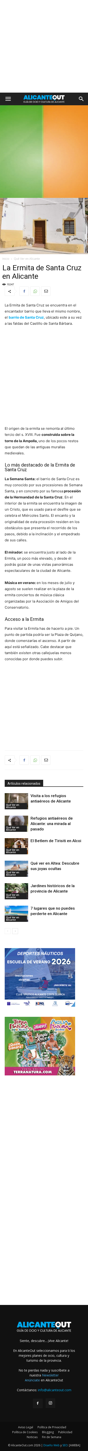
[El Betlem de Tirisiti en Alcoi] (16, 846)
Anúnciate (32, 1380)
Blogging (48, 1432)
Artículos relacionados (24, 783)
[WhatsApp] (35, 291)
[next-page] (15, 931)
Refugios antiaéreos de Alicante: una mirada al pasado (52, 823)
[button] (7, 99)
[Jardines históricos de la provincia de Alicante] (16, 891)
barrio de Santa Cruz (26, 317)
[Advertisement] (44, 46)
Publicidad (65, 1432)
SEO (65, 1445)
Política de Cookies (25, 1432)
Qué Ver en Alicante (27, 259)
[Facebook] (24, 291)
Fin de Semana (51, 1437)
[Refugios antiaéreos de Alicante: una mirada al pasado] (16, 824)
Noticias (32, 1437)
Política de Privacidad (52, 1427)
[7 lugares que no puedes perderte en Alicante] (16, 914)
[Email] (45, 291)
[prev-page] (8, 931)
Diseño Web (51, 1445)
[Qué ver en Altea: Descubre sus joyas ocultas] (16, 869)
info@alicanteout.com (54, 1390)
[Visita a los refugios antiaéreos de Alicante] (16, 801)
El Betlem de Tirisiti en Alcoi (56, 840)
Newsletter (50, 1375)
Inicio (5, 259)
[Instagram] (50, 1403)
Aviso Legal (25, 1427)
